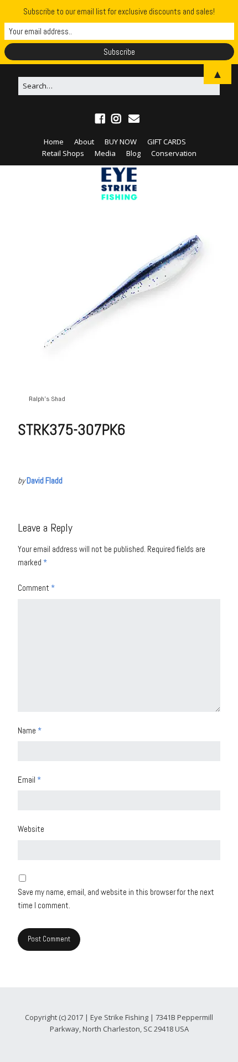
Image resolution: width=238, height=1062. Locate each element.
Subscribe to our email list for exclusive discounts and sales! (119, 11)
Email (29, 779)
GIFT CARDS (166, 142)
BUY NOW (121, 142)
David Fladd (45, 480)
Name (30, 730)
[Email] (134, 119)
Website (31, 829)
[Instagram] (116, 119)
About (84, 142)
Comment (36, 587)
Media (105, 153)
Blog (133, 153)
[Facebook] (101, 119)
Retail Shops (63, 153)
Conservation (173, 153)
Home (54, 142)
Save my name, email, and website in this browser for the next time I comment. (116, 898)
